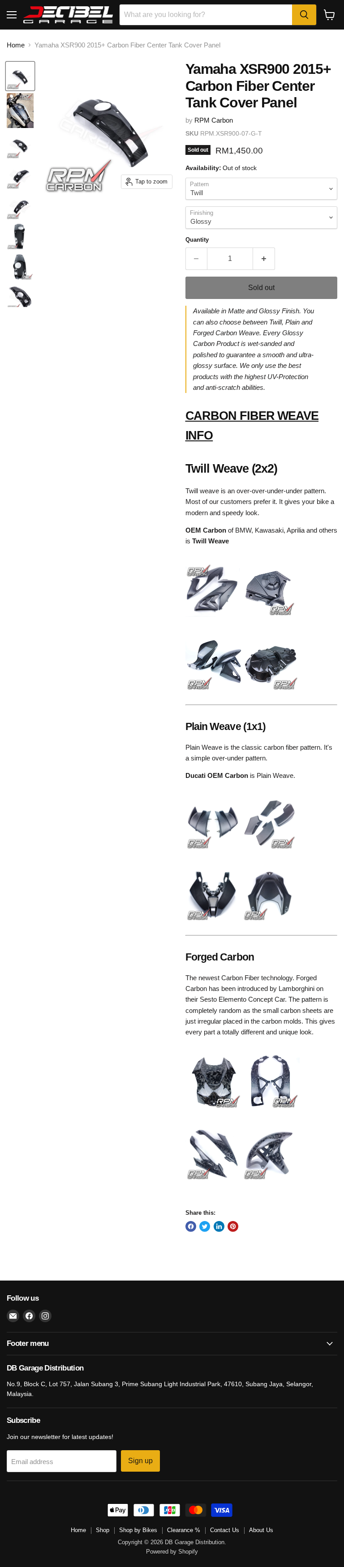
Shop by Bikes (138, 1530)
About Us (261, 1530)
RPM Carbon (213, 120)
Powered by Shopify (172, 1551)
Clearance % (183, 1530)
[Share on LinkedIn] (219, 1226)
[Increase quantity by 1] (264, 259)
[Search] (304, 14)
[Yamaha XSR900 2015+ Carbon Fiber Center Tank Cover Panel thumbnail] (20, 76)
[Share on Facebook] (190, 1226)
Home (16, 45)
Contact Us (224, 1530)
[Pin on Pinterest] (233, 1226)
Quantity (197, 239)
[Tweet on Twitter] (204, 1226)
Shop (102, 1530)
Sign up (140, 1461)
